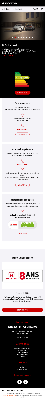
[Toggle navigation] (41, 3)
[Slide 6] (26, 37)
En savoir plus (22, 134)
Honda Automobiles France (22, 348)
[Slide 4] (21, 37)
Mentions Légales (22, 369)
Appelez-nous (22, 233)
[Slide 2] (15, 37)
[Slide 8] (32, 37)
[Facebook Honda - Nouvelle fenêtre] (19, 382)
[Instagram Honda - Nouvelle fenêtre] (25, 382)
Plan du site (22, 367)
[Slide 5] (23, 37)
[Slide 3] (18, 37)
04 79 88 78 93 (22, 164)
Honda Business (22, 354)
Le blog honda (22, 350)
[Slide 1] (12, 37)
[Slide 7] (29, 37)
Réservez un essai (22, 92)
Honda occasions (22, 352)
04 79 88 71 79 (22, 129)
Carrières (22, 356)
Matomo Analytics (9, 395)
